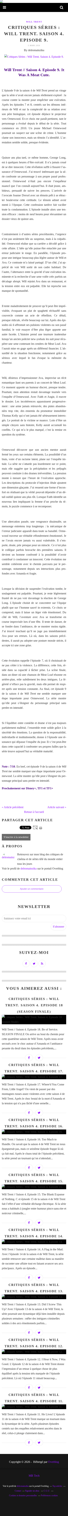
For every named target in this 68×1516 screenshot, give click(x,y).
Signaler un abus (32, 1491)
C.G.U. (47, 1491)
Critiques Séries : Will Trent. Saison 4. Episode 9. (34, 33)
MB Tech (34, 1475)
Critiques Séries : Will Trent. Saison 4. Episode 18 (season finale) (34, 1005)
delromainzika (28, 868)
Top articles (57, 1486)
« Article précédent (12, 807)
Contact (18, 1491)
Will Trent (34, 22)
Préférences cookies (49, 1495)
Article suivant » (56, 807)
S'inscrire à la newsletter (16, 837)
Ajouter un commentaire (32, 889)
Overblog (53, 1461)
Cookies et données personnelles (23, 1495)
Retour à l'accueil (34, 811)
